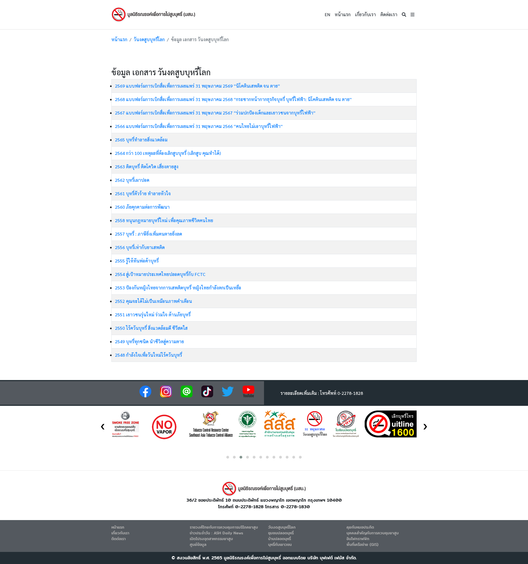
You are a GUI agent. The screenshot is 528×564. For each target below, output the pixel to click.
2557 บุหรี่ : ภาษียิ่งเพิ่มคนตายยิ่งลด (148, 234)
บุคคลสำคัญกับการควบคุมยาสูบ (372, 533)
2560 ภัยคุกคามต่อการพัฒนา (142, 207)
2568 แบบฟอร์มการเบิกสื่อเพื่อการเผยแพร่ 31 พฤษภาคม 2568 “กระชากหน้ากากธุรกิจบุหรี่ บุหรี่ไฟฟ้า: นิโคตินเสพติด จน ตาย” (233, 99)
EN (327, 14)
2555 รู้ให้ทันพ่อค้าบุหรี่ (137, 261)
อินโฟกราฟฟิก (357, 539)
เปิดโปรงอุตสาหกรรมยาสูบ (211, 539)
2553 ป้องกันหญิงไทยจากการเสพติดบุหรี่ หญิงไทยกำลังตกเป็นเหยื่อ (178, 288)
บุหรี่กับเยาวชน (280, 544)
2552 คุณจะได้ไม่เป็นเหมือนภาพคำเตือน (153, 301)
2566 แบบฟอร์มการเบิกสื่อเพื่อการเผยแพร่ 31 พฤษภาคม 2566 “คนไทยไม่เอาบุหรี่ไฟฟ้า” (199, 126)
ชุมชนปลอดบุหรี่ (281, 533)
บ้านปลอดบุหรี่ (279, 539)
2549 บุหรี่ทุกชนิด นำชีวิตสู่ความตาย (149, 341)
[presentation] (102, 424)
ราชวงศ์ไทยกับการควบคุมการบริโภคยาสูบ (224, 527)
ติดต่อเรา (388, 14)
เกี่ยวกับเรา (365, 14)
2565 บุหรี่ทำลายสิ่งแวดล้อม (141, 140)
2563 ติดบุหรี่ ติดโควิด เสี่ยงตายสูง (146, 166)
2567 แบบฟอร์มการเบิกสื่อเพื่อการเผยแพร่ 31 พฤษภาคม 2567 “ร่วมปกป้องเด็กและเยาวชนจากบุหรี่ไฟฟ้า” (215, 113)
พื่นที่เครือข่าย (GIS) (362, 544)
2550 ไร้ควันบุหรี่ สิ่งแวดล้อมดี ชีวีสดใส (151, 328)
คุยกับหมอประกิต (360, 527)
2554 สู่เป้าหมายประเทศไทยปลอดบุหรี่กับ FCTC (160, 274)
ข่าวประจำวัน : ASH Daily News (216, 533)
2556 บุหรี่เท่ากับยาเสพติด (140, 247)
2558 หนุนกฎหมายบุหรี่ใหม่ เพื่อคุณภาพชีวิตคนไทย (164, 220)
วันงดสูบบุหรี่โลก (149, 39)
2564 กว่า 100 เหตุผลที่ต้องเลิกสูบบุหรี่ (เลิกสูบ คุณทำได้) (168, 153)
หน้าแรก (343, 14)
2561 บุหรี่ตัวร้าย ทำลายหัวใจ (143, 193)
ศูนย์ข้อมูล (198, 544)
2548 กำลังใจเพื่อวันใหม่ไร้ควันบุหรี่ (148, 355)
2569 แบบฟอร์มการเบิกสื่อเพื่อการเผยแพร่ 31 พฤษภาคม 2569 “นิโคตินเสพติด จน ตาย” (197, 86)
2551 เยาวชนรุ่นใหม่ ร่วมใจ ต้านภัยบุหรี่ (153, 314)
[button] (412, 14)
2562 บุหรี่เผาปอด (132, 180)
